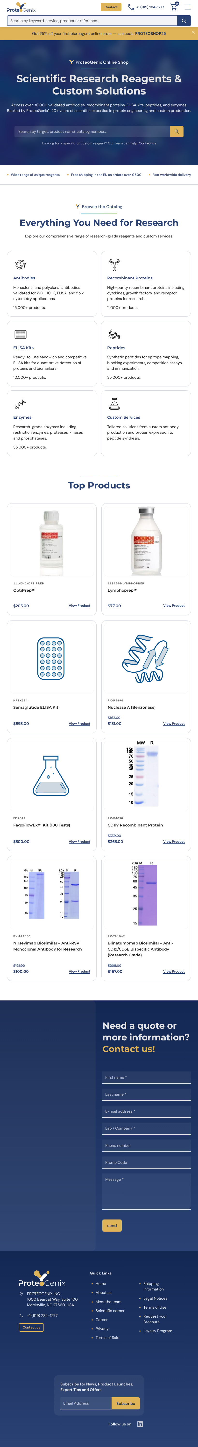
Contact (111, 7)
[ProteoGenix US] (21, 7)
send (112, 1225)
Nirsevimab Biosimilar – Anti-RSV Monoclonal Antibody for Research (47, 946)
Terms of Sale (107, 1337)
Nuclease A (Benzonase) (132, 707)
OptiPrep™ (24, 590)
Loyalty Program (157, 1330)
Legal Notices (155, 1298)
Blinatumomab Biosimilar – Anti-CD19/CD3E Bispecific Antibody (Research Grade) (140, 949)
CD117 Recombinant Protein (135, 825)
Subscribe (125, 1403)
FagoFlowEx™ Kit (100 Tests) (41, 825)
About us (104, 1292)
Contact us (147, 143)
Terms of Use (154, 1307)
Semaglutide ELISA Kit (35, 707)
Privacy (102, 1328)
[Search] (184, 20)
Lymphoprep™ (123, 590)
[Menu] (188, 7)
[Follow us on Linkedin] (140, 1424)
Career (102, 1319)
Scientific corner (110, 1310)
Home (101, 1283)
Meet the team (108, 1301)
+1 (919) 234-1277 (42, 1315)
